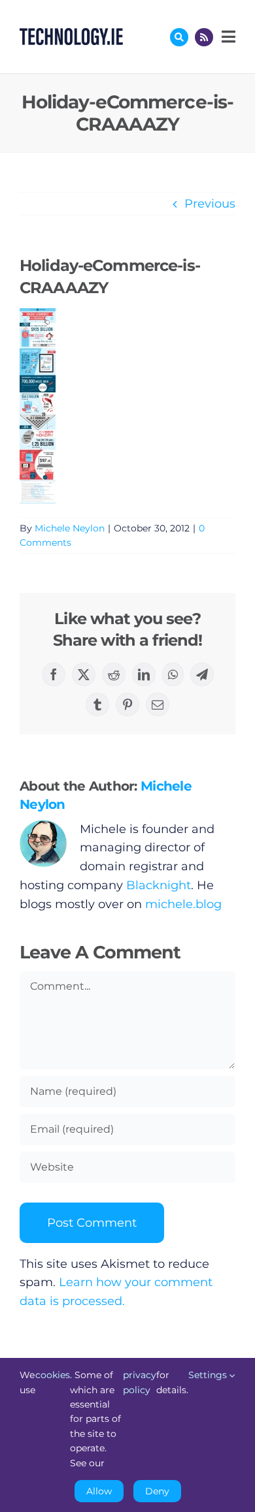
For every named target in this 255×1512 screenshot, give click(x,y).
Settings (209, 1375)
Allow (99, 1491)
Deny (157, 1491)
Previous (209, 204)
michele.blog (183, 904)
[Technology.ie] (71, 34)
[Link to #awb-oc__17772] (179, 37)
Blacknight (158, 885)
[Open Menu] (226, 36)
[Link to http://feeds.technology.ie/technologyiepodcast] (204, 37)
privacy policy (139, 1382)
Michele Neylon (70, 528)
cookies (52, 1375)
